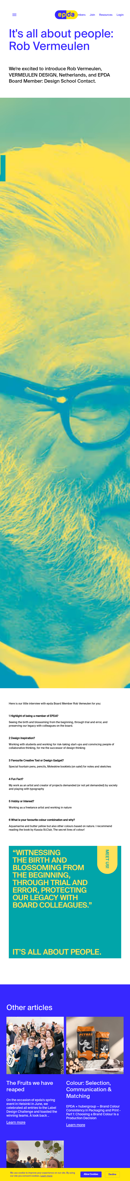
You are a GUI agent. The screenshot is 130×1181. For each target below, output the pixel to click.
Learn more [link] (46, 1176)
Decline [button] (112, 1174)
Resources (105, 14)
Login (120, 14)
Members (79, 14)
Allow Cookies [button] (91, 1174)
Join (92, 14)
